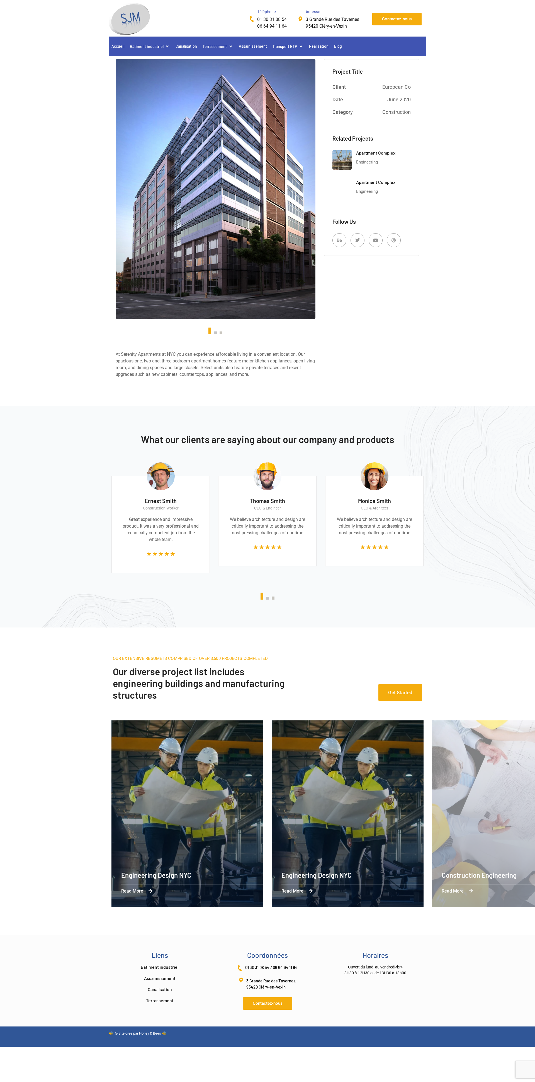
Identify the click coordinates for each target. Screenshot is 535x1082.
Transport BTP (285, 46)
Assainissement (253, 46)
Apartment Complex (375, 152)
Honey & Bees (150, 1033)
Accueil (117, 46)
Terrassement (215, 46)
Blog (338, 46)
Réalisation (319, 46)
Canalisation (186, 46)
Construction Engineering (479, 875)
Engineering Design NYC (156, 875)
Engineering (367, 162)
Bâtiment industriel (147, 46)
